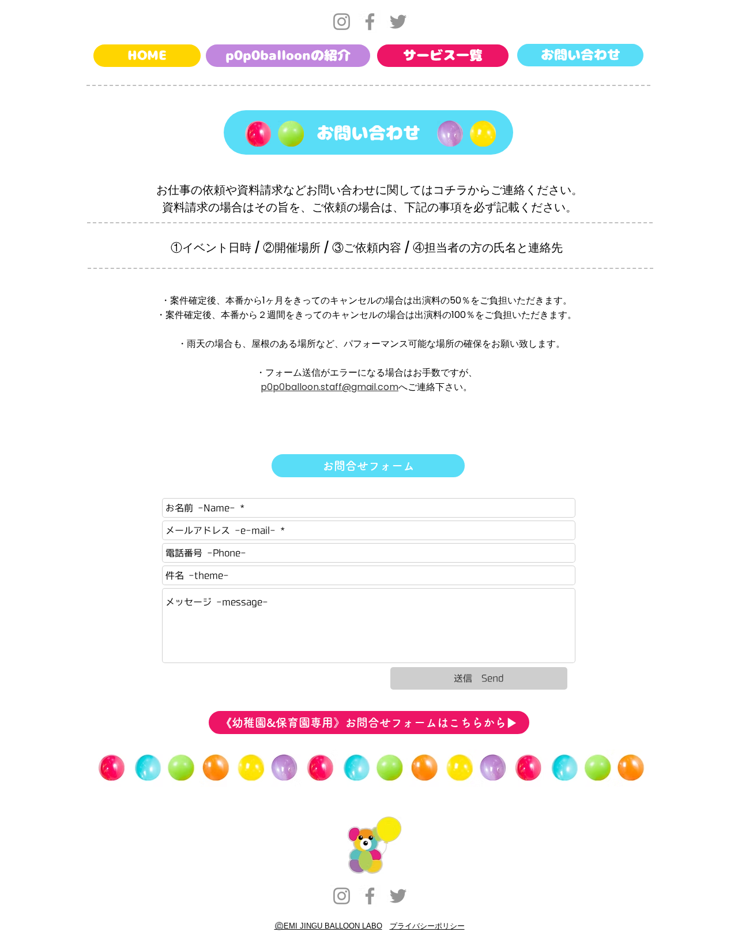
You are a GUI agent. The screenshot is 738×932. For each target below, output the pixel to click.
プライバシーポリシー (427, 926)
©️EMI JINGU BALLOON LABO (328, 926)
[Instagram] (341, 21)
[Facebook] (370, 21)
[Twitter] (398, 21)
